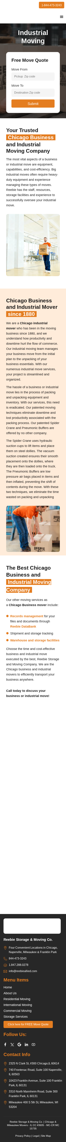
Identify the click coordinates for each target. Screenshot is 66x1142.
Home (8, 987)
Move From (19, 69)
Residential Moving (17, 999)
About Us (10, 993)
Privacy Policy (23, 1135)
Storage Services (16, 1016)
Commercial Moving (18, 1011)
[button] (61, 16)
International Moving (18, 1005)
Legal (36, 1135)
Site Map (46, 1135)
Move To (17, 85)
